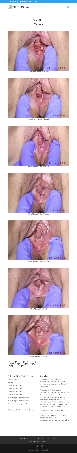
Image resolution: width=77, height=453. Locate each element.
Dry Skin (10, 382)
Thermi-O (11, 407)
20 (16, 366)
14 (24, 364)
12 (17, 364)
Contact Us (58, 439)
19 (12, 366)
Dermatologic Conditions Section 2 (19, 401)
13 (20, 364)
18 (9, 366)
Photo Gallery (46, 439)
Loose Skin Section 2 (15, 388)
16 (31, 364)
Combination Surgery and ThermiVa (20, 404)
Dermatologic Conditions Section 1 (19, 397)
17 (34, 364)
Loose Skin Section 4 (15, 394)
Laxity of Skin (12, 379)
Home (15, 439)
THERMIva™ (24, 439)
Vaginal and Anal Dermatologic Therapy (21, 410)
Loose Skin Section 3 (15, 391)
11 (13, 364)
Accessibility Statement (37, 441)
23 (27, 366)
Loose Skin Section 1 (15, 385)
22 (23, 366)
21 (20, 366)
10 (10, 364)
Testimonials (34, 439)
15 (27, 364)
